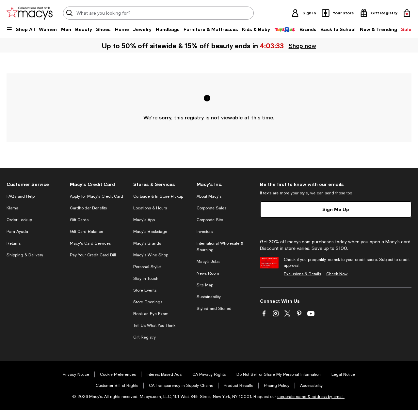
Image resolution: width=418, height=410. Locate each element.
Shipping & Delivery (25, 255)
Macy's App (144, 220)
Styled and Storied (214, 308)
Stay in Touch (145, 278)
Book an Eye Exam (151, 313)
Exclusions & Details (302, 274)
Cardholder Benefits (88, 208)
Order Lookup (19, 220)
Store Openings (147, 302)
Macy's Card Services (90, 243)
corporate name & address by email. (311, 396)
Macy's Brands (147, 243)
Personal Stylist (147, 267)
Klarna (12, 208)
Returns (14, 243)
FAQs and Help (21, 196)
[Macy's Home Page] (30, 13)
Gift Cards (79, 220)
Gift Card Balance (86, 231)
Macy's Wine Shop (150, 255)
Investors (205, 231)
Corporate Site (210, 220)
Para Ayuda (17, 231)
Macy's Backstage (150, 231)
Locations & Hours (150, 208)
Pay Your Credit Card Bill (93, 255)
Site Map (205, 285)
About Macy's (209, 196)
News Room (208, 273)
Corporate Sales (211, 208)
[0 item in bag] (406, 13)
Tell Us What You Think (154, 325)
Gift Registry (144, 337)
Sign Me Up (335, 209)
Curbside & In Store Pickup (158, 196)
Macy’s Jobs (208, 261)
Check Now (336, 274)
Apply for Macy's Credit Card (96, 196)
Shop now (302, 45)
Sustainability (209, 297)
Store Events (144, 290)
